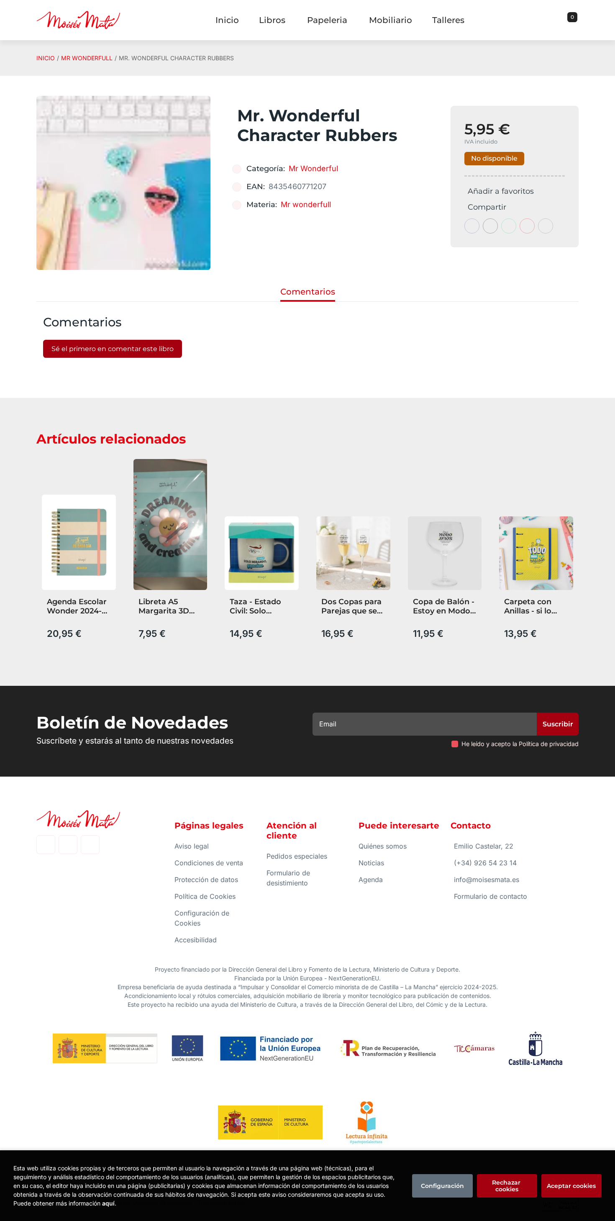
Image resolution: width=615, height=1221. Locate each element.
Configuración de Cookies (201, 918)
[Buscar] (562, 20)
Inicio (45, 58)
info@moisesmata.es (486, 879)
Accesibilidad (195, 940)
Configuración (442, 1186)
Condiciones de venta (208, 863)
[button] (569, 20)
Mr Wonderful (313, 168)
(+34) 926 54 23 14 (485, 863)
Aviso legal (191, 846)
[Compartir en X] (490, 225)
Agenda (371, 879)
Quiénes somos (383, 846)
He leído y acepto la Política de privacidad (520, 743)
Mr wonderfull (87, 58)
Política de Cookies (205, 896)
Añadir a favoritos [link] (501, 191)
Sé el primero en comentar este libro (112, 349)
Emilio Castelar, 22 (483, 846)
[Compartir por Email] (527, 225)
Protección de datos (206, 879)
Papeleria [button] (327, 20)
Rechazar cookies (507, 1186)
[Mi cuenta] (576, 20)
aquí (108, 1203)
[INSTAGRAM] (68, 844)
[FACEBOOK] (45, 844)
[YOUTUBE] (90, 844)
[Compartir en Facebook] (471, 225)
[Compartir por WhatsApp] (508, 225)
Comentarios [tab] (307, 292)
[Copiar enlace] (545, 225)
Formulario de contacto (490, 896)
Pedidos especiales (296, 856)
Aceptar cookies (571, 1186)
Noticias (371, 863)
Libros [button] (272, 20)
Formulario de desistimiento (288, 878)
